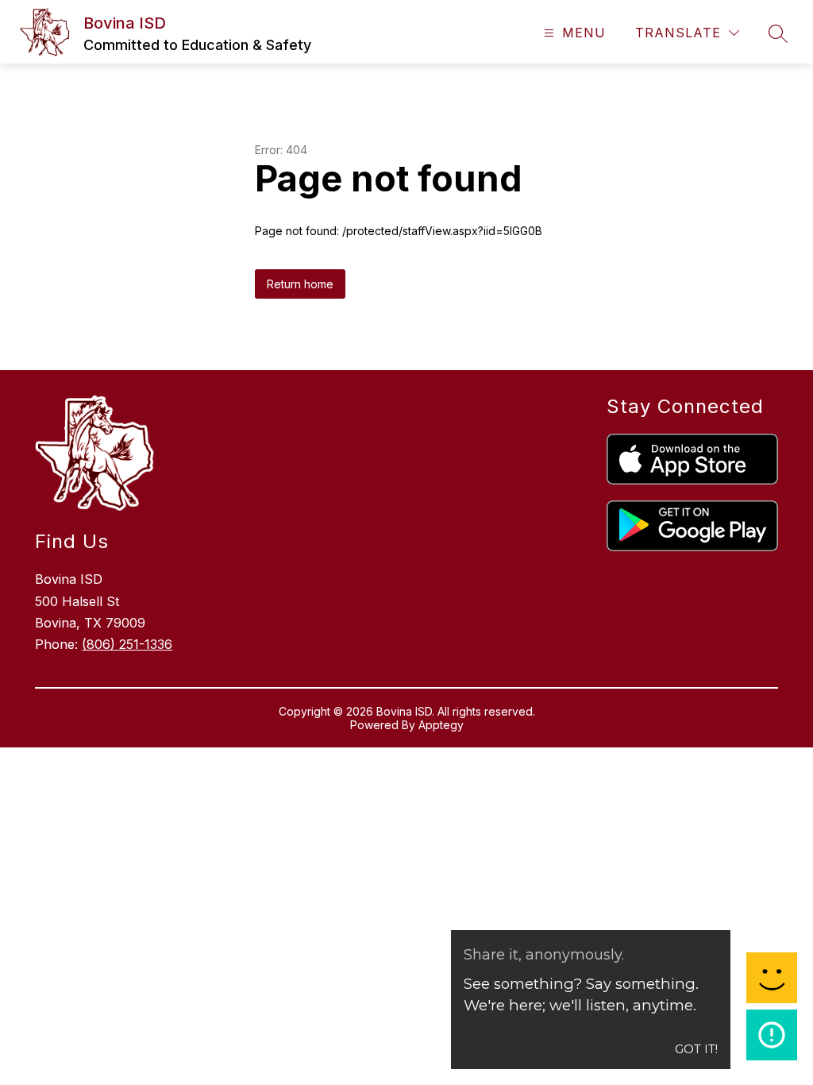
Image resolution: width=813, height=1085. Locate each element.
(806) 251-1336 (127, 644)
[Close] (778, 28)
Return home (300, 284)
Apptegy (441, 725)
